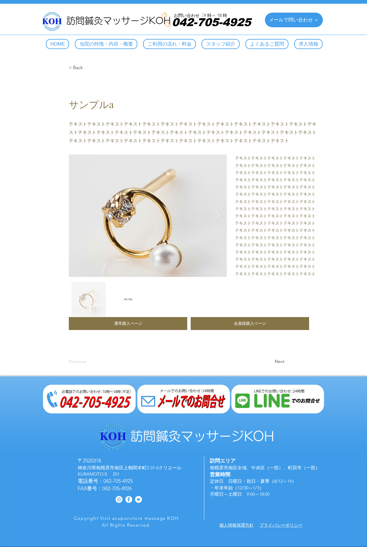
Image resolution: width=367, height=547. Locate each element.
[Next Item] (217, 215)
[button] (128, 323)
